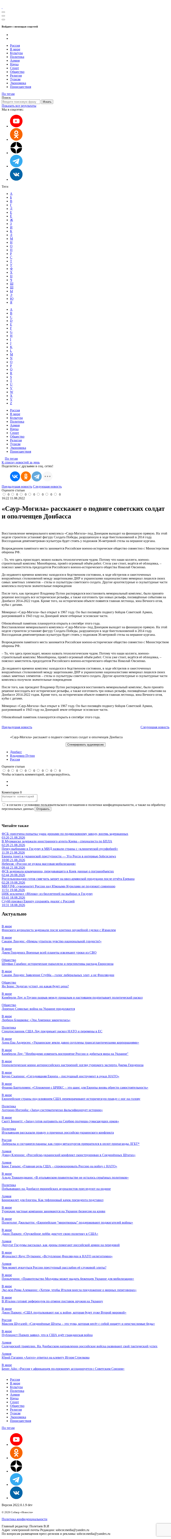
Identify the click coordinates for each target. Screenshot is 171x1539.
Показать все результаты (19, 105)
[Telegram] (37, 476)
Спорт (14, 68)
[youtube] (16, 126)
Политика (17, 57)
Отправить (43, 809)
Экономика (18, 83)
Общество (17, 72)
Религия (16, 75)
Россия (15, 45)
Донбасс (16, 752)
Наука (14, 64)
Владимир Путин (22, 755)
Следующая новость (47, 486)
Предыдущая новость (17, 486)
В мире (15, 49)
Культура (16, 53)
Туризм (15, 79)
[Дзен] (16, 153)
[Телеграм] (16, 166)
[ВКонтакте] (15, 476)
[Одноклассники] (16, 139)
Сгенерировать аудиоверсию (85, 744)
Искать (47, 101)
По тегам (8, 94)
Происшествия (20, 87)
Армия (15, 60)
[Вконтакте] (16, 179)
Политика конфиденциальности (24, 1519)
